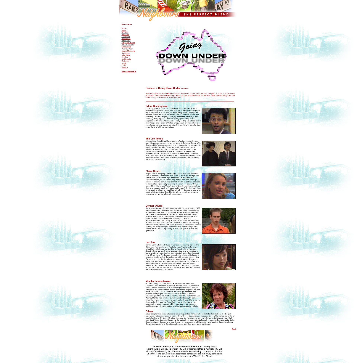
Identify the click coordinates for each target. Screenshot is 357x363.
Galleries (125, 61)
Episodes (126, 53)
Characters (126, 47)
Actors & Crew (128, 45)
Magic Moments (128, 51)
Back (234, 329)
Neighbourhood (128, 43)
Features (125, 34)
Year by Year (127, 49)
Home (124, 28)
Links (124, 65)
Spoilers (125, 32)
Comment (126, 37)
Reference (126, 39)
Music (124, 63)
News (124, 30)
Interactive (126, 41)
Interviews (126, 55)
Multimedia (126, 59)
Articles (125, 57)
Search (125, 67)
